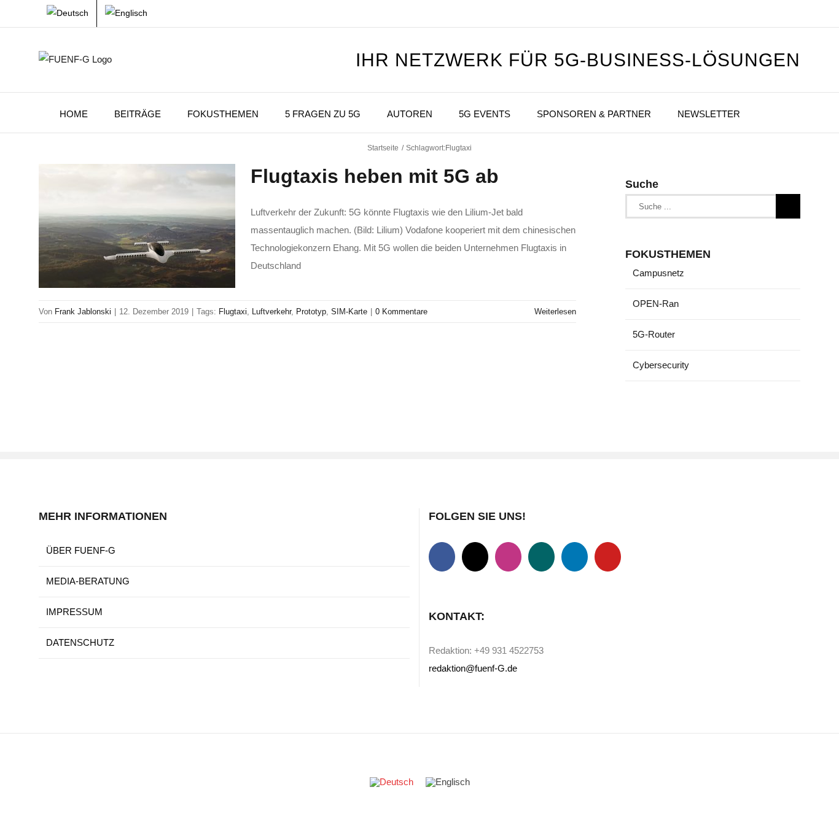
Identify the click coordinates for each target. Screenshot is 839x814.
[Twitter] (475, 557)
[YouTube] (608, 557)
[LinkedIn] (574, 557)
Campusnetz (658, 273)
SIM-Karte (349, 311)
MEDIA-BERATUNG (88, 581)
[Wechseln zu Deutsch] (391, 782)
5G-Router (654, 334)
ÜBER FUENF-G (80, 550)
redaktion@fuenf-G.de (473, 668)
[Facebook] (442, 557)
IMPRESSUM (74, 612)
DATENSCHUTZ (80, 642)
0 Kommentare (401, 311)
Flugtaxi (233, 311)
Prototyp (311, 311)
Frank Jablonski (83, 311)
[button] (770, 113)
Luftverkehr (271, 311)
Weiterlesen (555, 311)
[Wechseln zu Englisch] (126, 13)
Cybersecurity (661, 365)
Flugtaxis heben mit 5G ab (375, 176)
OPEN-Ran (656, 303)
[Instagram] (508, 557)
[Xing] (541, 557)
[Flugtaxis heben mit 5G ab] (137, 226)
